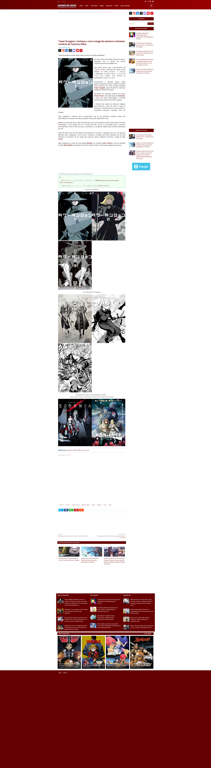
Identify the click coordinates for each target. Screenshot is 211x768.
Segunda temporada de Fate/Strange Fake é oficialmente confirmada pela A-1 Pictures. (145, 35)
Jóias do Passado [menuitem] (125, 5)
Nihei (96, 86)
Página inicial (62, 12)
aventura (67, 12)
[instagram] (148, 1)
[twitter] (146, 1)
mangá (93, 505)
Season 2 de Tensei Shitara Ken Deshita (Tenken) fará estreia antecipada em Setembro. (89, 560)
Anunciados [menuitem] (94, 5)
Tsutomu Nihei (99, 69)
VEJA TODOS (147, 633)
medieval (99, 505)
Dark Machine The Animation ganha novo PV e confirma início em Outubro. (69, 559)
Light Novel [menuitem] (109, 5)
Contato (63, 1)
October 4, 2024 (102, 185)
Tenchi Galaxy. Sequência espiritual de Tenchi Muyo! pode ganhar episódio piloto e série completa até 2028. (109, 625)
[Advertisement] (91, 27)
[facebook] (150, 1)
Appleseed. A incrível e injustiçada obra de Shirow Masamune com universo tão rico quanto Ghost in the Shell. (75, 627)
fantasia (67, 505)
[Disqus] (92, 480)
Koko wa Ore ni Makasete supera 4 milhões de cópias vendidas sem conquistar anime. (139, 619)
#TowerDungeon (114, 180)
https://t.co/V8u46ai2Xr (66, 182)
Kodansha (69, 450)
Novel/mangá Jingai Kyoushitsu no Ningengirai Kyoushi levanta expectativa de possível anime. (141, 611)
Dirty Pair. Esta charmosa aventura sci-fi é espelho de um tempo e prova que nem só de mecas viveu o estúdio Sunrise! (75, 619)
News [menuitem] (86, 5)
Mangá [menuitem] (102, 5)
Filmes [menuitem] (116, 5)
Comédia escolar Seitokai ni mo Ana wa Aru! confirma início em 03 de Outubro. (144, 53)
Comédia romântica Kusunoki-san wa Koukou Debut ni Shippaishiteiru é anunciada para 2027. (107, 609)
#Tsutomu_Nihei (104, 180)
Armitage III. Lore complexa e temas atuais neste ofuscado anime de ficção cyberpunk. (76, 611)
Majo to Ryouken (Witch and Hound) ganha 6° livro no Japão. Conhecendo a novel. (142, 626)
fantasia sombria (75, 505)
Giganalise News (85, 505)
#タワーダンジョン (66, 180)
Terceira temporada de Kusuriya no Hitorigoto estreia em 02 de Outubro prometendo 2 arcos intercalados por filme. (144, 62)
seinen (104, 505)
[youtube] (153, 1)
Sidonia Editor (77, 450)
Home (58, 1)
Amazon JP (85, 450)
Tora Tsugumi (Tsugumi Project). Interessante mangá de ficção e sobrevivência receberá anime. (106, 617)
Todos (110, 505)
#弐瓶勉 (97, 180)
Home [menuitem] (81, 5)
